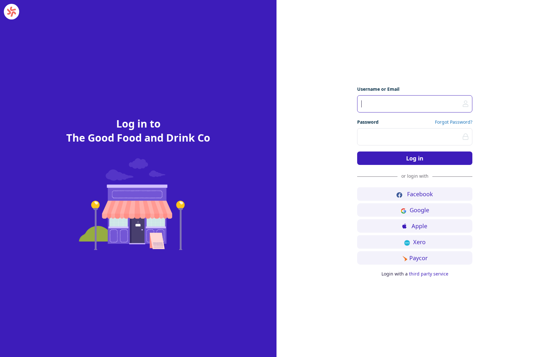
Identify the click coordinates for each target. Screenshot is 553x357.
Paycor (418, 258)
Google (419, 210)
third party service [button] (428, 274)
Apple (418, 226)
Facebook (419, 194)
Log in (414, 158)
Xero (419, 242)
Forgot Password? (453, 122)
